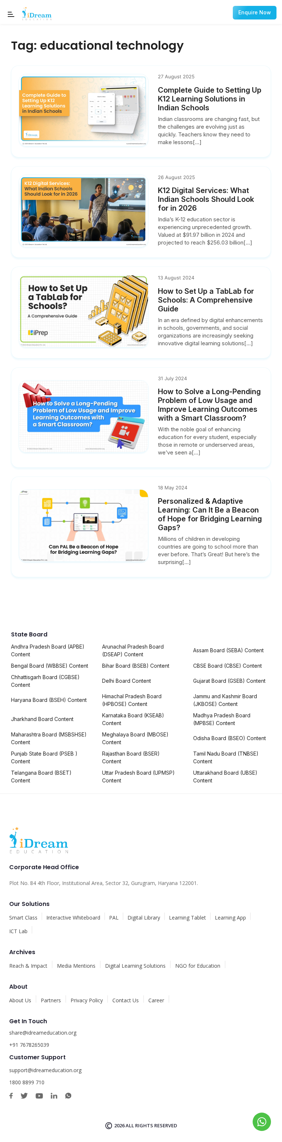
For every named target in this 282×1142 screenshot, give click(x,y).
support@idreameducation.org (45, 1070)
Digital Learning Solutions (135, 965)
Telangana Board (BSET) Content (41, 777)
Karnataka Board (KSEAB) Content (133, 719)
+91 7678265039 (29, 1044)
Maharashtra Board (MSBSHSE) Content (49, 738)
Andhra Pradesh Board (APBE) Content (47, 650)
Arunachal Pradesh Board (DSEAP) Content (133, 650)
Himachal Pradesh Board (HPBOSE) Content (132, 700)
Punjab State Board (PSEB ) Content (44, 757)
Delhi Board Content (126, 681)
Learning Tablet (187, 917)
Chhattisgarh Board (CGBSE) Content (45, 681)
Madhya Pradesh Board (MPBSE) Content (221, 719)
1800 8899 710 (26, 1082)
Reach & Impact (28, 965)
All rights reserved (151, 1125)
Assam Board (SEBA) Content (228, 650)
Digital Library (143, 917)
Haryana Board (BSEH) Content (49, 700)
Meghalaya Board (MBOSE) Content (135, 738)
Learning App (230, 917)
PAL (114, 917)
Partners (51, 1000)
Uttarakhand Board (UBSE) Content (225, 777)
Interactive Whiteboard (73, 917)
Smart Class (23, 917)
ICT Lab (18, 931)
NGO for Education (197, 965)
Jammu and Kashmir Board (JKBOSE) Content (225, 700)
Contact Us (125, 1000)
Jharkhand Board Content (42, 719)
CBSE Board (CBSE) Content (227, 666)
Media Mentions (76, 965)
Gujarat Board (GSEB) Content (229, 681)
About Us (20, 1000)
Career (156, 1000)
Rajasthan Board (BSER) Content (131, 757)
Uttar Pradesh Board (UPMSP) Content (138, 777)
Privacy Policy (86, 1000)
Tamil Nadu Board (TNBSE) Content (225, 757)
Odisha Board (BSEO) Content (229, 738)
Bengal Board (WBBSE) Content (49, 666)
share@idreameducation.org (42, 1032)
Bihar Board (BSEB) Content (135, 666)
